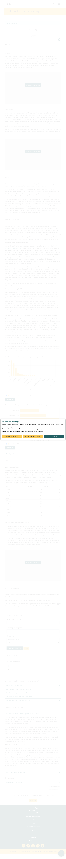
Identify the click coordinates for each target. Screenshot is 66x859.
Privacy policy (37, 429)
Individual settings (12, 436)
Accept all (54, 436)
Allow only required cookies (33, 436)
